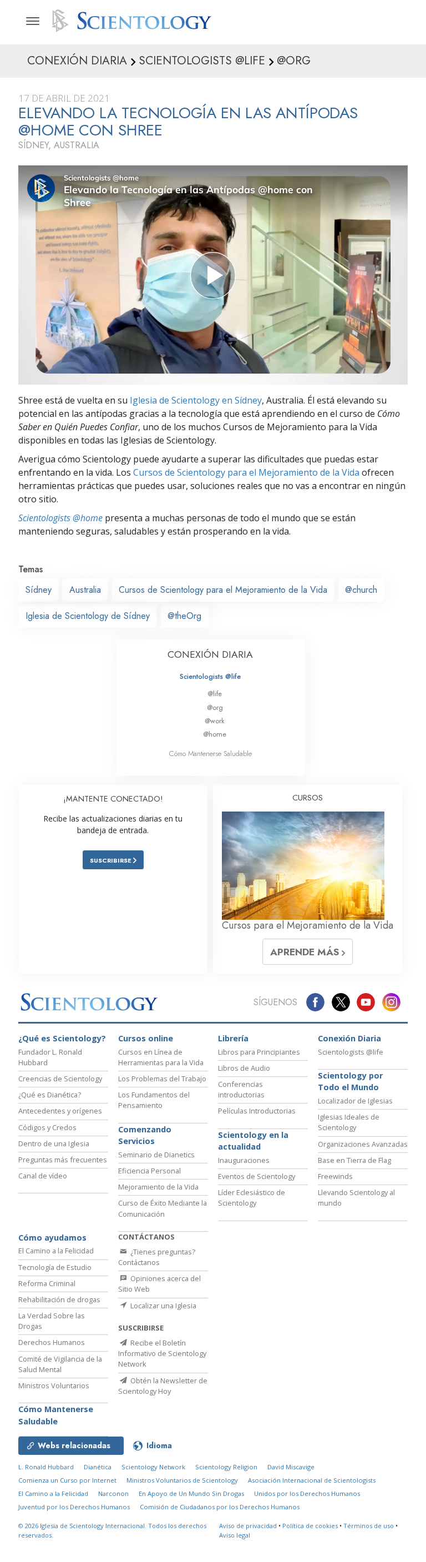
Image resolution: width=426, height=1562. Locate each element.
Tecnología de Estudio (55, 1267)
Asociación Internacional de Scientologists (312, 1480)
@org (215, 707)
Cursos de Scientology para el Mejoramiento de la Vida (246, 472)
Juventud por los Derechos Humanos (74, 1507)
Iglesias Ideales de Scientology (348, 1122)
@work (215, 721)
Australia (85, 589)
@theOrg (184, 615)
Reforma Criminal (46, 1283)
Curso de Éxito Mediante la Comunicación (162, 1208)
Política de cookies (310, 1525)
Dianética (97, 1467)
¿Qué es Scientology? (62, 1038)
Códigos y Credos (47, 1127)
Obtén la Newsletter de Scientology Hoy (162, 1385)
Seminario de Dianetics (156, 1155)
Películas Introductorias (257, 1111)
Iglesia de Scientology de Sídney (88, 615)
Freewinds (335, 1176)
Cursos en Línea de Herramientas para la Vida (161, 1057)
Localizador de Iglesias (355, 1101)
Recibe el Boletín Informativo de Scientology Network (162, 1353)
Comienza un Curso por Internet (67, 1480)
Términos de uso (368, 1525)
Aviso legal (234, 1535)
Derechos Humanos (51, 1342)
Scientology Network (153, 1467)
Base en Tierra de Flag (354, 1160)
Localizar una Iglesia (162, 1306)
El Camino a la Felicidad (56, 1251)
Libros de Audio (244, 1068)
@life (214, 693)
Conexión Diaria (349, 1038)
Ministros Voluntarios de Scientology (182, 1480)
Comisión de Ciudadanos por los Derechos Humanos (220, 1507)
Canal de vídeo (42, 1176)
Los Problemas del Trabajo (162, 1079)
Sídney (39, 589)
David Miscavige (291, 1467)
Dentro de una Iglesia (53, 1143)
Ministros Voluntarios (53, 1385)
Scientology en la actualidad (253, 1141)
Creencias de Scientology (60, 1079)
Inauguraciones (244, 1160)
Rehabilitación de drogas (59, 1299)
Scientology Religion (226, 1467)
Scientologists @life (210, 676)
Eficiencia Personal (149, 1171)
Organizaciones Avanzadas (363, 1144)
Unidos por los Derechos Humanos (307, 1493)
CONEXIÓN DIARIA (210, 654)
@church (361, 589)
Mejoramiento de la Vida (158, 1187)
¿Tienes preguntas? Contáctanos (156, 1257)
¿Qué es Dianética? (49, 1095)
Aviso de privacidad (248, 1525)
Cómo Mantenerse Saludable (210, 753)
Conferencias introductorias (241, 1089)
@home (214, 734)
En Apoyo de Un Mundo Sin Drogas (191, 1493)
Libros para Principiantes (259, 1052)
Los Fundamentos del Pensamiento (154, 1100)
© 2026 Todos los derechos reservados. (112, 1530)
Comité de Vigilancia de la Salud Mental (60, 1364)
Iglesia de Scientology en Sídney (196, 400)
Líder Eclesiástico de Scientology (251, 1197)
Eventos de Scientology (256, 1176)
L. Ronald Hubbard (46, 1467)
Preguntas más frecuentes (62, 1160)
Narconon (113, 1493)
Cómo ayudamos (52, 1237)
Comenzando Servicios (144, 1135)
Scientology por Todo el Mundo (350, 1081)
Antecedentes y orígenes (60, 1111)
